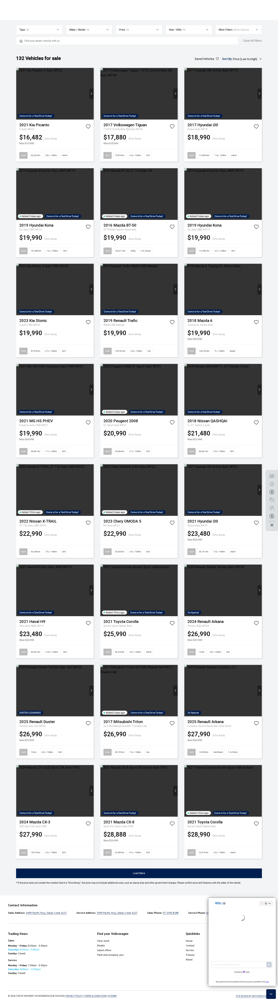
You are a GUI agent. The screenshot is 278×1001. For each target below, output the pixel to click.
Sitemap (112, 995)
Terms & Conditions (95, 995)
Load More (139, 873)
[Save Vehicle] (88, 127)
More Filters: (226, 29)
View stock (103, 940)
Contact (190, 945)
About (189, 959)
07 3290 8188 (171, 912)
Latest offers (104, 950)
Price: (122, 29)
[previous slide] (18, 94)
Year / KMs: (175, 29)
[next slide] (91, 94)
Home (189, 940)
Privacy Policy (74, 995)
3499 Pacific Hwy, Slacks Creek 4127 (46, 912)
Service (190, 950)
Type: (22, 29)
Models (101, 945)
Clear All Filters (252, 40)
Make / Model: (77, 29)
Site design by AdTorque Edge (253, 996)
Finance (190, 954)
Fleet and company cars (110, 954)
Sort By (227, 59)
